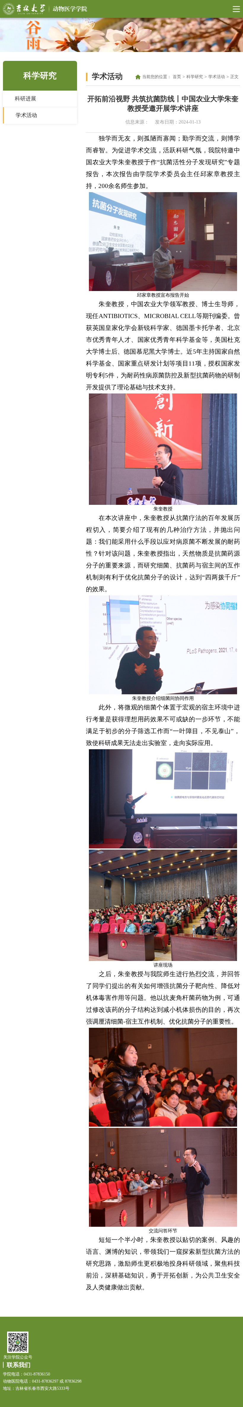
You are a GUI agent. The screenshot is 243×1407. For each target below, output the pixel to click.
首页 (177, 77)
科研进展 (25, 99)
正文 (234, 77)
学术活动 (26, 115)
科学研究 (194, 77)
